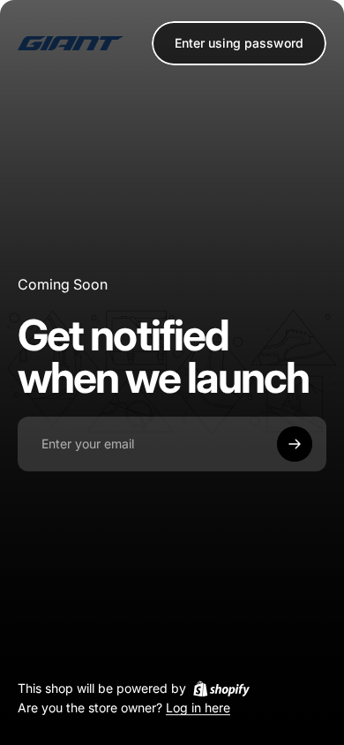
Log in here (198, 708)
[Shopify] (221, 688)
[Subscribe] (294, 444)
